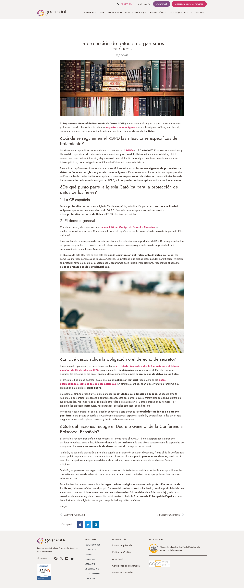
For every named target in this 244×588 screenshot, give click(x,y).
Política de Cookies (121, 552)
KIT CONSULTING (179, 12)
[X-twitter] (61, 558)
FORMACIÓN (90, 559)
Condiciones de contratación (126, 565)
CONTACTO (144, 4)
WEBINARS (89, 554)
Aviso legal (117, 559)
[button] (80, 524)
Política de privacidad (122, 545)
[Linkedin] (66, 558)
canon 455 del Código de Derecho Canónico (128, 227)
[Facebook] (56, 558)
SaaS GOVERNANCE (136, 12)
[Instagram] (72, 558)
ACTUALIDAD (198, 12)
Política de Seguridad (122, 572)
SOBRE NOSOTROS (94, 12)
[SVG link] (159, 563)
